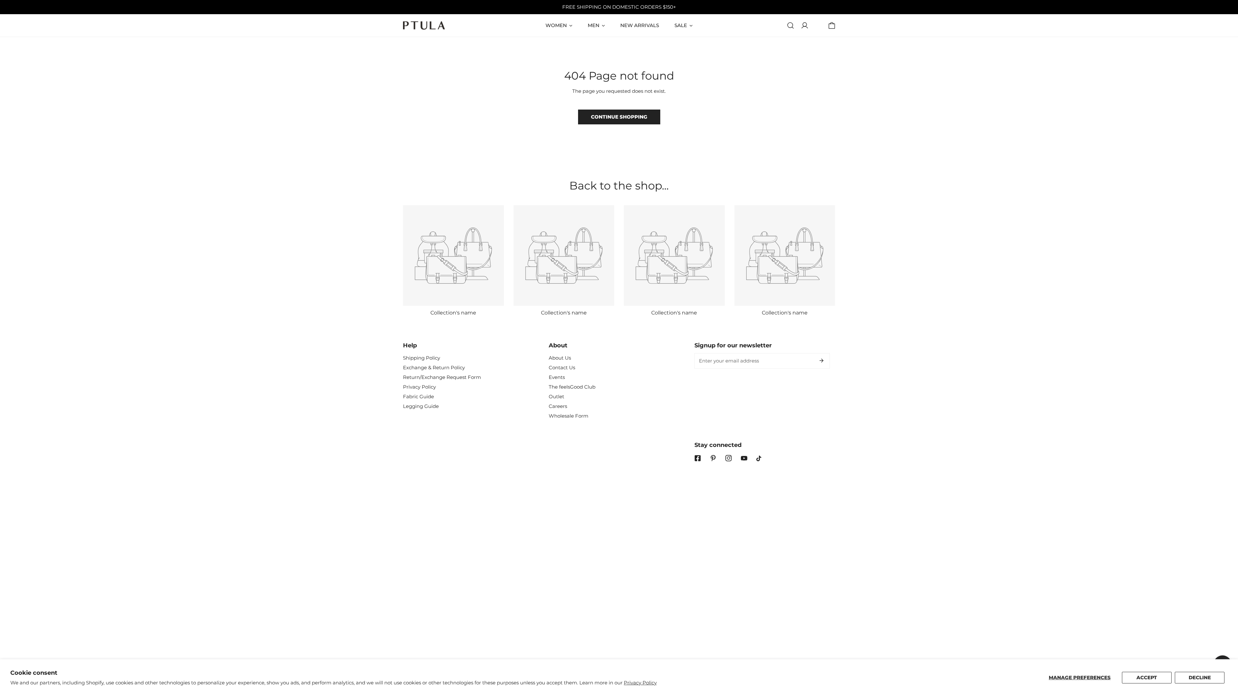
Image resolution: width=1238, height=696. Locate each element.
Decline (1200, 677)
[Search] (790, 25)
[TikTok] (759, 458)
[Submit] (821, 360)
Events (557, 377)
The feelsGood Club (572, 387)
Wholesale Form (568, 416)
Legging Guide (421, 406)
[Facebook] (697, 458)
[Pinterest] (713, 458)
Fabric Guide (418, 396)
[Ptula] (424, 25)
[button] (832, 25)
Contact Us (562, 367)
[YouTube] (744, 458)
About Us (560, 358)
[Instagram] (728, 458)
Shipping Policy (421, 358)
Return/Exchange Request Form (442, 377)
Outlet (556, 396)
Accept (1146, 677)
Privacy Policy (640, 683)
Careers (558, 406)
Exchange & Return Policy (434, 367)
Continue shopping (619, 117)
